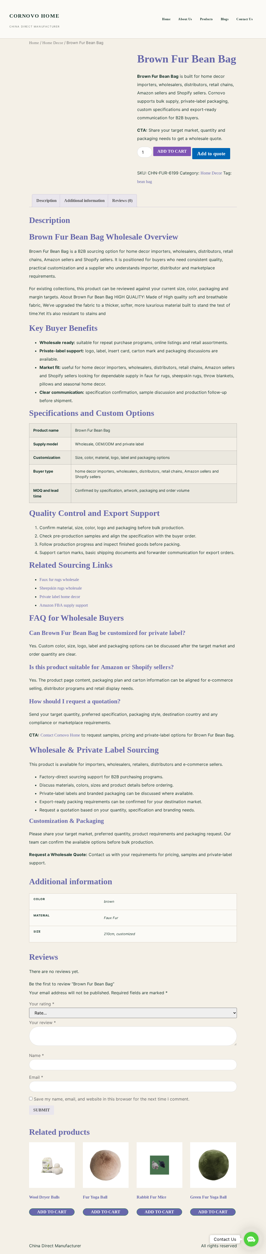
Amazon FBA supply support (63, 605)
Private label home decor (59, 596)
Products (206, 19)
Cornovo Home (34, 16)
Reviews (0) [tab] (122, 200)
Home (166, 19)
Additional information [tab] (84, 200)
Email (36, 1077)
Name (36, 1055)
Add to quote (211, 153)
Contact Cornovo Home (60, 735)
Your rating (41, 1004)
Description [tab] (46, 200)
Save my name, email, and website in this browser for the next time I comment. (111, 1099)
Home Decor (52, 43)
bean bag (144, 181)
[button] (251, 1239)
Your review (42, 1022)
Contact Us (244, 19)
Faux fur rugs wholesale (59, 579)
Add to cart (172, 151)
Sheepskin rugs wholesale (60, 588)
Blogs (225, 19)
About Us (185, 19)
